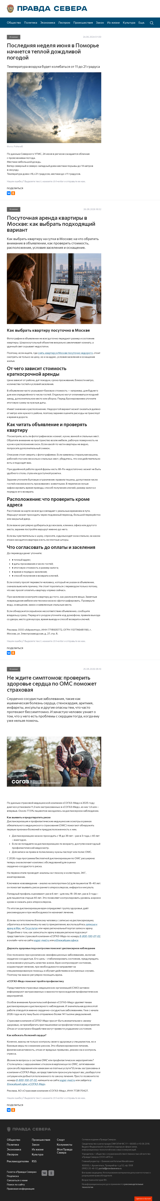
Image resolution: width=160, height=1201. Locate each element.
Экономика (47, 22)
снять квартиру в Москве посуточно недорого (65, 352)
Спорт (61, 1139)
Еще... (142, 22)
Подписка (13, 1175)
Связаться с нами (17, 1180)
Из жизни (113, 22)
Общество (14, 22)
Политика (30, 22)
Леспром (64, 22)
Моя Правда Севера (64, 1151)
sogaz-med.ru (42, 940)
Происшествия (83, 22)
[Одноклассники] (13, 193)
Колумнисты (64, 1144)
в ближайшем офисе (66, 940)
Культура (129, 22)
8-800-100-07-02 (89, 936)
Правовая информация (20, 1188)
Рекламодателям (17, 1161)
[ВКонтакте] (9, 193)
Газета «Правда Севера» (22, 1171)
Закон (100, 22)
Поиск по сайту (16, 1184)
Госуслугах (31, 928)
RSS (34, 1161)
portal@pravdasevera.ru (110, 1168)
